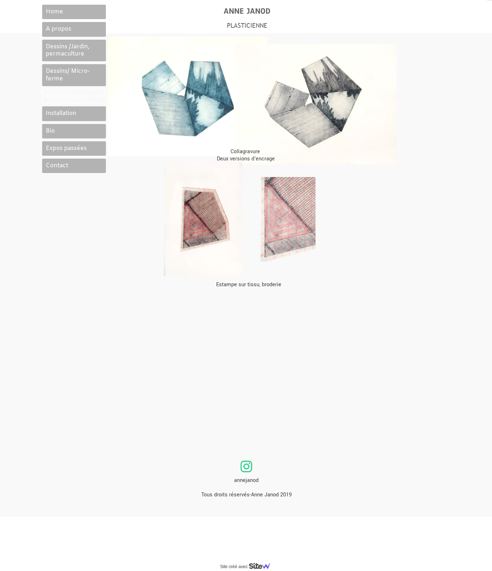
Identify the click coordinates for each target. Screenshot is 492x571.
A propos (58, 29)
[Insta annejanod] (246, 466)
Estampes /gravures (74, 96)
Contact (57, 165)
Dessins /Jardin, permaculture (67, 50)
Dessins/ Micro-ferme (68, 74)
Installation (61, 113)
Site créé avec (234, 566)
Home (54, 12)
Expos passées (66, 148)
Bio (50, 131)
